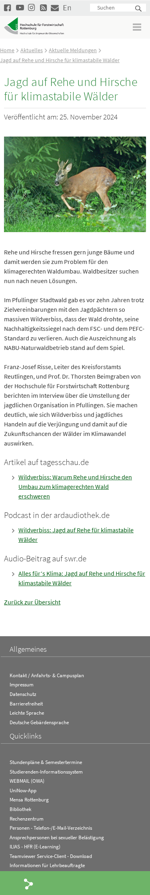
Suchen (138, 9)
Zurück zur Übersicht (32, 602)
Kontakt (55, 7)
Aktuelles (31, 50)
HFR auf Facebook (8, 7)
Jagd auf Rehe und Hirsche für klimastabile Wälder (60, 60)
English (67, 7)
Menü (137, 27)
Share (29, 883)
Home (7, 50)
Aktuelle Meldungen (73, 50)
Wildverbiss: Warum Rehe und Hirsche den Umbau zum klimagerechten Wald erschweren (75, 486)
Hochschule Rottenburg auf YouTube (20, 7)
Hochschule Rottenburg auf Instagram (32, 7)
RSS (44, 7)
